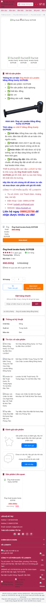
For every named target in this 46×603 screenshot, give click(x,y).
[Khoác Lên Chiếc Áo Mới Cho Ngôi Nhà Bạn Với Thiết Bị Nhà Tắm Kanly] (8, 400)
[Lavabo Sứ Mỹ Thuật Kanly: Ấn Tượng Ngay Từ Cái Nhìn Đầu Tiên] (8, 382)
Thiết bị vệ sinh (6, 15)
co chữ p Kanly (9, 311)
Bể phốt (37, 10)
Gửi (36, 304)
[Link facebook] (14, 534)
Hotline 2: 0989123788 (9, 523)
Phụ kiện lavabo (36, 15)
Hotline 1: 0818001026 (9, 520)
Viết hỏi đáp (29, 464)
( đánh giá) (17, 253)
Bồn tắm (12, 10)
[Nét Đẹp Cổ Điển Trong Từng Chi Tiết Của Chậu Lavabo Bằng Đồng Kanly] (8, 365)
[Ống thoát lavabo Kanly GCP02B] (12, 62)
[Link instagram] (27, 534)
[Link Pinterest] (31, 534)
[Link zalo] (23, 534)
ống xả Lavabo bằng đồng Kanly (27, 311)
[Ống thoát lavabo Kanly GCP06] (12, 487)
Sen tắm (29, 10)
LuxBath (32, 169)
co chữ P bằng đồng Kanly (25, 127)
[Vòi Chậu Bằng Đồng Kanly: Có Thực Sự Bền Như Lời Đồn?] (8, 348)
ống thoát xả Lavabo (29, 78)
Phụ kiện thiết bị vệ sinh (20, 15)
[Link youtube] (18, 534)
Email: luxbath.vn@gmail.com (11, 527)
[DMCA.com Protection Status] (20, 583)
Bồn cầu (4, 10)
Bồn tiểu (20, 10)
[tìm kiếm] (19, 4)
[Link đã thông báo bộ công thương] (8, 583)
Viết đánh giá (29, 446)
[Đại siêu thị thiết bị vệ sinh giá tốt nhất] (8, 4)
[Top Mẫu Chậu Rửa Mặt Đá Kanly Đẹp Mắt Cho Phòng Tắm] (8, 416)
